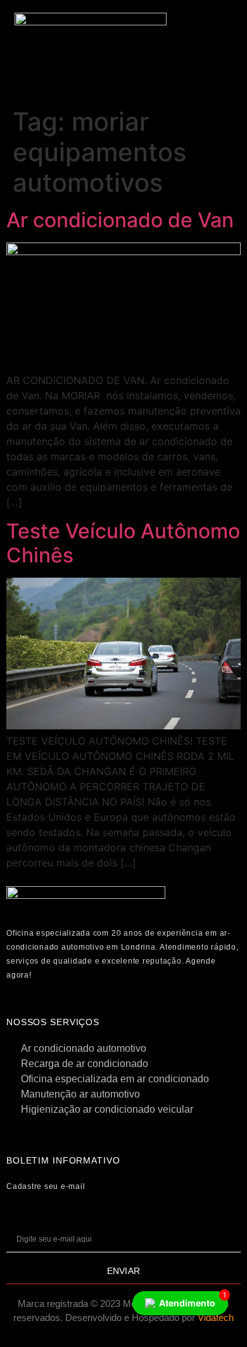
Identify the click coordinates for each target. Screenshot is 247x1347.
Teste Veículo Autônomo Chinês (123, 543)
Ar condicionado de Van (120, 220)
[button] (210, 33)
